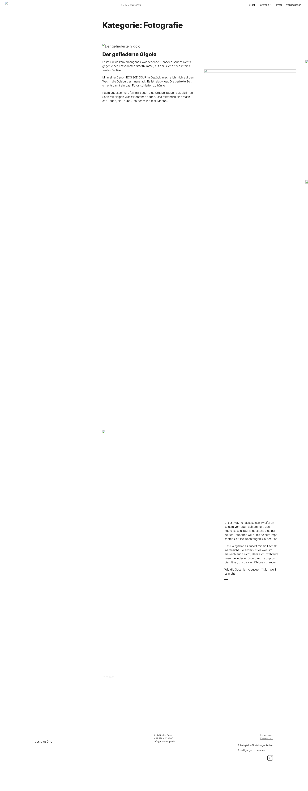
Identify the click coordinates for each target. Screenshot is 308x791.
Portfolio (264, 4)
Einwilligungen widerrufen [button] (251, 750)
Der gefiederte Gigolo (129, 54)
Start (252, 4)
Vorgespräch (293, 4)
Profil (279, 4)
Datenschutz (266, 738)
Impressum (266, 735)
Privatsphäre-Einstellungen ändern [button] (255, 745)
